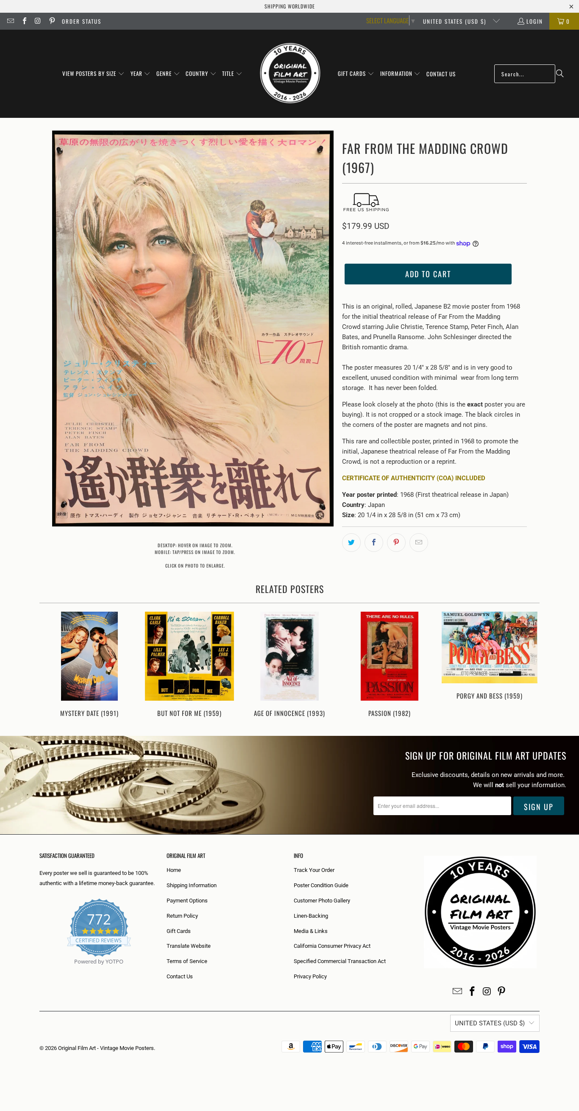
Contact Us (180, 976)
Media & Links (311, 931)
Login (534, 21)
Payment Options (187, 900)
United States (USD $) (455, 21)
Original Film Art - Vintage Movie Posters (106, 1048)
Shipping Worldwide (289, 6)
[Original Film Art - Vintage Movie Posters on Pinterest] (51, 21)
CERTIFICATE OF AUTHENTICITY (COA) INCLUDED (413, 478)
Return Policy (182, 916)
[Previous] (51, 665)
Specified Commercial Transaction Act (340, 961)
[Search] (560, 73)
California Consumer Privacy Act (332, 946)
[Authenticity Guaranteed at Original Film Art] (40, 971)
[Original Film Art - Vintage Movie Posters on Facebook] (24, 21)
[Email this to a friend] (418, 542)
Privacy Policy (310, 976)
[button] (93, 73)
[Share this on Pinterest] (396, 542)
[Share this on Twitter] (351, 542)
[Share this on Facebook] (374, 542)
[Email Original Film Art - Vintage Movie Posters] (10, 21)
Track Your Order (314, 870)
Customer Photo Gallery (322, 900)
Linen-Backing (311, 916)
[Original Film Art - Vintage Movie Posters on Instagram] (38, 21)
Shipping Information (192, 885)
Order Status (81, 21)
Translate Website (189, 946)
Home (174, 870)
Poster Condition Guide (321, 885)
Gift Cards (179, 931)
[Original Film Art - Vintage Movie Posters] (290, 74)
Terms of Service (187, 961)
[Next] (527, 665)
